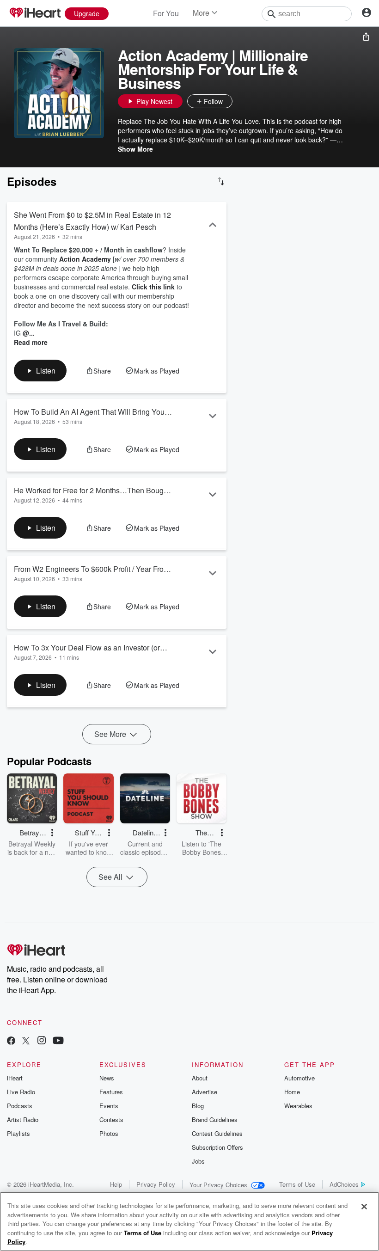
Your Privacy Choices (218, 1184)
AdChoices (344, 1184)
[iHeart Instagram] (41, 1041)
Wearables (298, 1105)
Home (292, 1091)
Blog (198, 1105)
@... (29, 332)
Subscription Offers (217, 1147)
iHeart (15, 1077)
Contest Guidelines (217, 1133)
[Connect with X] (26, 1041)
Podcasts (19, 1105)
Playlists (18, 1133)
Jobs (198, 1161)
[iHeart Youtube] (58, 1041)
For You (166, 13)
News (106, 1077)
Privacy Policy (155, 1184)
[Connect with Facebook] (11, 1041)
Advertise (204, 1091)
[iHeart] (34, 13)
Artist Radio (22, 1119)
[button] (241, 101)
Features (111, 1091)
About (200, 1077)
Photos (108, 1133)
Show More (135, 148)
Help (116, 1184)
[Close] (364, 1206)
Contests (111, 1119)
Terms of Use (297, 1184)
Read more (31, 342)
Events (108, 1105)
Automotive (299, 1077)
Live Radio (21, 1091)
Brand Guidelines (215, 1119)
